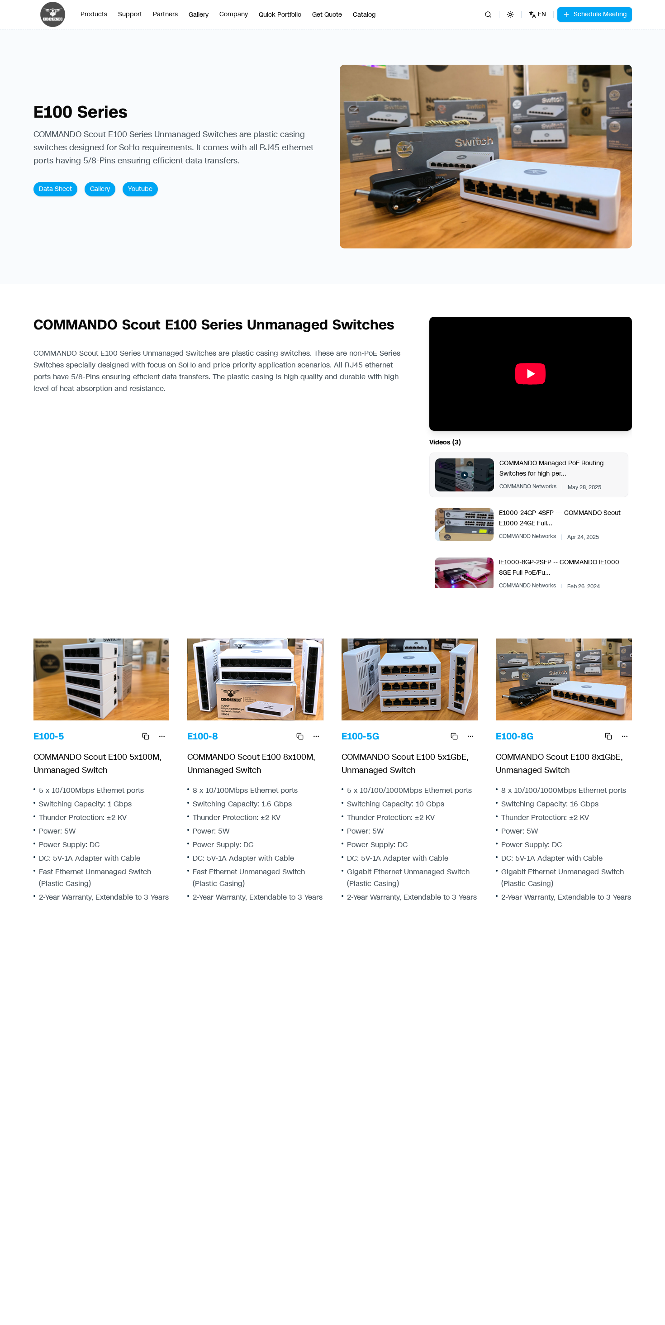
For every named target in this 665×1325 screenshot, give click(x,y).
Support (130, 14)
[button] (486, 157)
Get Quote (327, 14)
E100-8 (202, 736)
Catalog (364, 14)
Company (233, 14)
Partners (165, 14)
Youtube (140, 189)
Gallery (199, 14)
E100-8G (514, 736)
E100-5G (360, 736)
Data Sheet (55, 189)
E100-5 (48, 736)
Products (94, 14)
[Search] (488, 14)
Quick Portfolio (280, 14)
